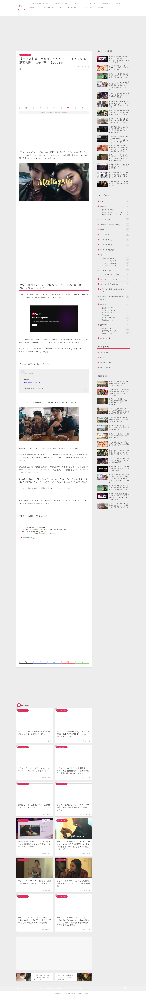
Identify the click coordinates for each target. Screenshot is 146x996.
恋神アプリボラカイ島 (115, 331)
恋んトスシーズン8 (115, 317)
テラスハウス (114, 235)
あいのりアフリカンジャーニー (115, 215)
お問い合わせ (104, 352)
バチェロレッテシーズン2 (115, 274)
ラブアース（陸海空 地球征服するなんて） (114, 290)
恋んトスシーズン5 (115, 310)
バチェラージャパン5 (115, 265)
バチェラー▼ (91, 3)
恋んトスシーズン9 (115, 320)
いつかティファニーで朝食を (67, 7)
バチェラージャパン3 (115, 261)
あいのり (114, 206)
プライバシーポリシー (107, 362)
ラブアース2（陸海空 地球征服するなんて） (114, 298)
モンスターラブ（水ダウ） (61, 3)
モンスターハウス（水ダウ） (39, 3)
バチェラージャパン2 (115, 258)
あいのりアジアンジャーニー (115, 210)
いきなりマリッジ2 (87, 7)
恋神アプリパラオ (115, 328)
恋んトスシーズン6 (115, 313)
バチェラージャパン (114, 255)
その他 (114, 229)
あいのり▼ (78, 3)
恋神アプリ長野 (115, 333)
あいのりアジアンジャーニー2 (115, 212)
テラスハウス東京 (114, 245)
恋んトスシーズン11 (115, 308)
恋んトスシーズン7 (115, 315)
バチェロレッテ (114, 270)
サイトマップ (104, 357)
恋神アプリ (114, 325)
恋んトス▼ (118, 3)
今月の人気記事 (105, 367)
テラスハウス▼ (105, 3)
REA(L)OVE (102, 7)
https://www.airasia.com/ (33, 382)
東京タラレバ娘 (48, 7)
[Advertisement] (54, 34)
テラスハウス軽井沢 (114, 250)
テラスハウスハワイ (25, 55)
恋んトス (114, 304)
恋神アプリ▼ (34, 7)
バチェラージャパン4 (115, 263)
